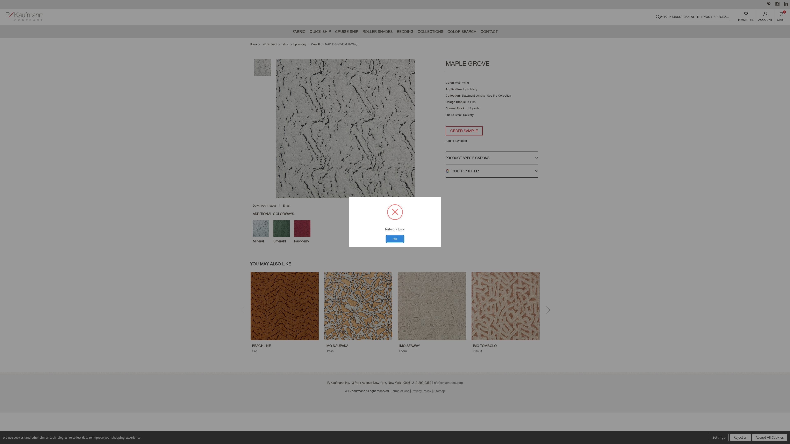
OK (395, 239)
